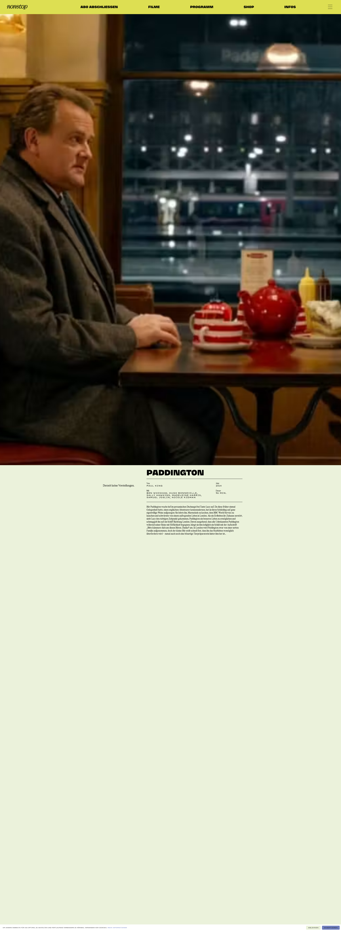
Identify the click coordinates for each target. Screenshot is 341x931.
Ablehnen (313, 928)
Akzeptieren (331, 928)
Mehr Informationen (117, 927)
